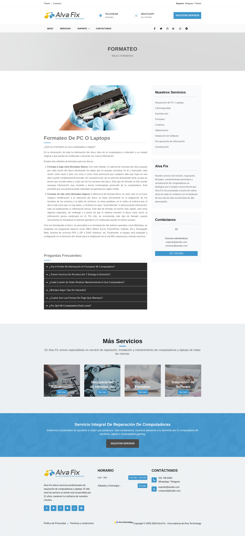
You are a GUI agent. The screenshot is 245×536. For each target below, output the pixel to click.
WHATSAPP (147, 14)
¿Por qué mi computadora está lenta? (70, 306)
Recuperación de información (170, 141)
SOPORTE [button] (82, 28)
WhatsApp (163, 481)
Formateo (160, 119)
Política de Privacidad (55, 523)
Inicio (115, 56)
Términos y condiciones (82, 523)
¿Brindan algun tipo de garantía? (67, 290)
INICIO (50, 28)
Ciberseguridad (163, 108)
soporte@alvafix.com (176, 242)
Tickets (47, 3)
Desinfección (161, 113)
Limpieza (159, 125)
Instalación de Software (167, 136)
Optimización (161, 130)
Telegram (189, 3)
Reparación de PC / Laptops (169, 102)
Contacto (57, 3)
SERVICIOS (65, 28)
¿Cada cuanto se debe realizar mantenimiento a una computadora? (86, 282)
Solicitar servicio (122, 443)
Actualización (162, 147)
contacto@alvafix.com (176, 246)
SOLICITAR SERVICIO (187, 15)
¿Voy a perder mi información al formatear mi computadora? (82, 266)
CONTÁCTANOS (103, 28)
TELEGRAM (111, 14)
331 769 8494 (146, 17)
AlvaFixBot (109, 17)
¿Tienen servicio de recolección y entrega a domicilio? (79, 274)
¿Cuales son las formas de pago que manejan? (76, 298)
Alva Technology (192, 523)
